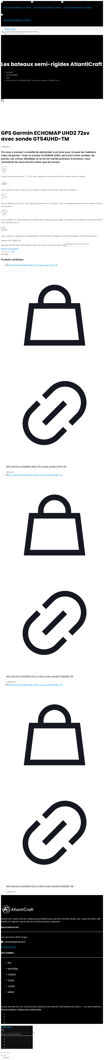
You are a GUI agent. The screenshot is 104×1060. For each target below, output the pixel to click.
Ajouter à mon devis (10, 248)
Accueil (9, 72)
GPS (8, 77)
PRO (9, 962)
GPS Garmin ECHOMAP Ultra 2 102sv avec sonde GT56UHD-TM (39, 886)
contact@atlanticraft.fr (14, 941)
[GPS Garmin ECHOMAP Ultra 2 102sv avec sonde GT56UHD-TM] (54, 684)
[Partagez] (7, 1052)
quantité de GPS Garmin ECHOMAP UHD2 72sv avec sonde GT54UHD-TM (33, 245)
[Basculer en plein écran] (5, 1052)
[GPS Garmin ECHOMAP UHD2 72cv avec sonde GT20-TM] (54, 265)
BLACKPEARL (13, 968)
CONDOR (12, 974)
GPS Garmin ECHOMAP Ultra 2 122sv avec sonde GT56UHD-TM (39, 676)
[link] (39, 33)
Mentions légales (8, 1009)
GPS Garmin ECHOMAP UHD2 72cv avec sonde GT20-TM (36, 466)
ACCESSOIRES (12, 75)
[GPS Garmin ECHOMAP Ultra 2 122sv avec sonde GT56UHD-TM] (54, 475)
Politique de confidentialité (29, 1009)
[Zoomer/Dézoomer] (2, 1052)
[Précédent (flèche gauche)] (2, 1055)
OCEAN (11, 980)
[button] (52, 1057)
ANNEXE (11, 992)
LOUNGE (11, 986)
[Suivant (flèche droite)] (5, 1055)
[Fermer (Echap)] (10, 1052)
